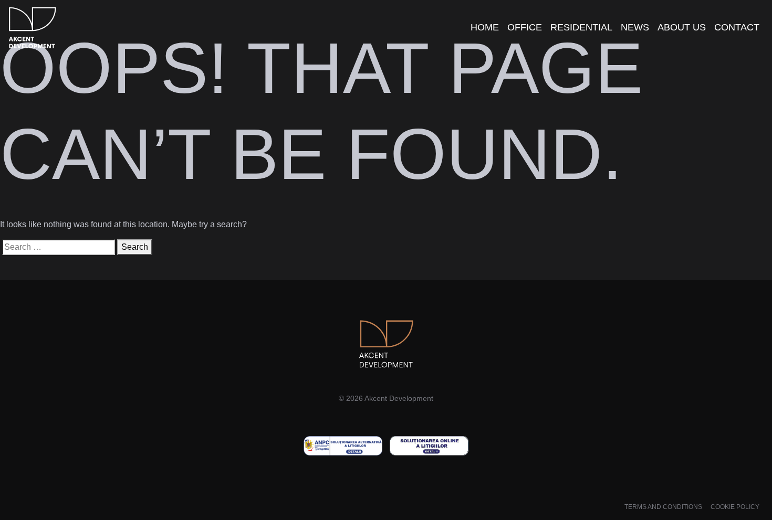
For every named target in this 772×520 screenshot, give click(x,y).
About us (682, 27)
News (635, 27)
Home (485, 27)
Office (524, 27)
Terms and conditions (663, 507)
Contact (736, 27)
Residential (581, 27)
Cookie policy (735, 507)
